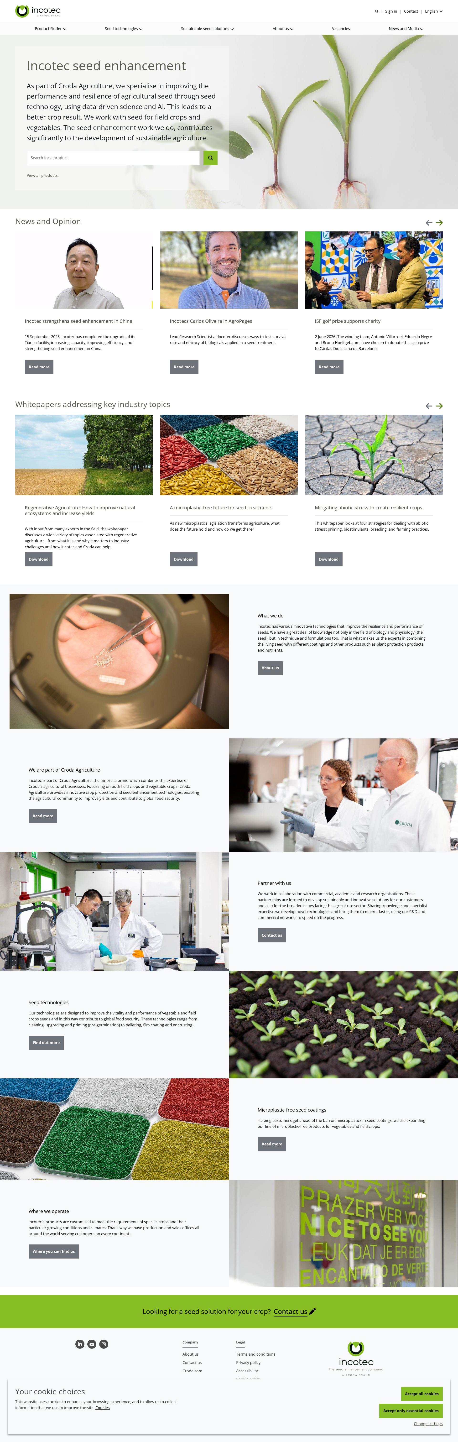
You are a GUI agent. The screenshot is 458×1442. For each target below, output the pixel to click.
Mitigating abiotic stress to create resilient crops (368, 507)
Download (38, 559)
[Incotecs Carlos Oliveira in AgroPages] (229, 270)
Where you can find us (54, 1251)
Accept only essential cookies (411, 1410)
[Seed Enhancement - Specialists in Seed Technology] (38, 11)
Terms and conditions (256, 1354)
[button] (50, 29)
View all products (42, 175)
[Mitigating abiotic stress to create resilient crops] (374, 455)
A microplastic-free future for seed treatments (221, 507)
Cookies (102, 1407)
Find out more (46, 1042)
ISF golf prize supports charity (347, 321)
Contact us (272, 935)
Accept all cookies (422, 1393)
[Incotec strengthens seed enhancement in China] (84, 270)
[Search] (210, 158)
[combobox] (113, 158)
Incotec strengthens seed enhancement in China (78, 321)
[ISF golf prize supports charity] (374, 270)
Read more (39, 367)
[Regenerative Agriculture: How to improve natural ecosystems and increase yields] (84, 455)
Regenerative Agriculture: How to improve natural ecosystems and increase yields (80, 510)
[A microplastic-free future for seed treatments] (229, 455)
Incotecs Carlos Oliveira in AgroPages (211, 321)
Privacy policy (248, 1362)
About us (270, 667)
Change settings (428, 1423)
